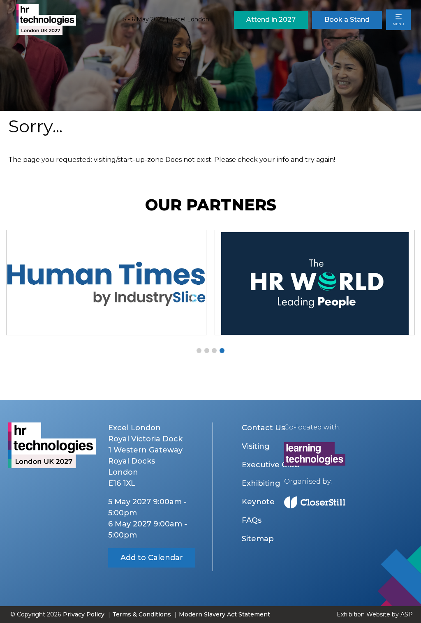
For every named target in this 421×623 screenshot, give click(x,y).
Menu (398, 24)
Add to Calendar (151, 557)
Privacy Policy (83, 614)
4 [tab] (222, 350)
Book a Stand (347, 19)
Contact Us (263, 427)
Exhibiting (261, 483)
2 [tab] (206, 350)
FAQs (251, 520)
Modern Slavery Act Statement (224, 614)
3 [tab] (214, 350)
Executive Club (271, 464)
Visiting (256, 446)
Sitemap (258, 538)
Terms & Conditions (141, 614)
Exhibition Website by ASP (375, 614)
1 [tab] (199, 350)
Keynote (258, 501)
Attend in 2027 (271, 19)
